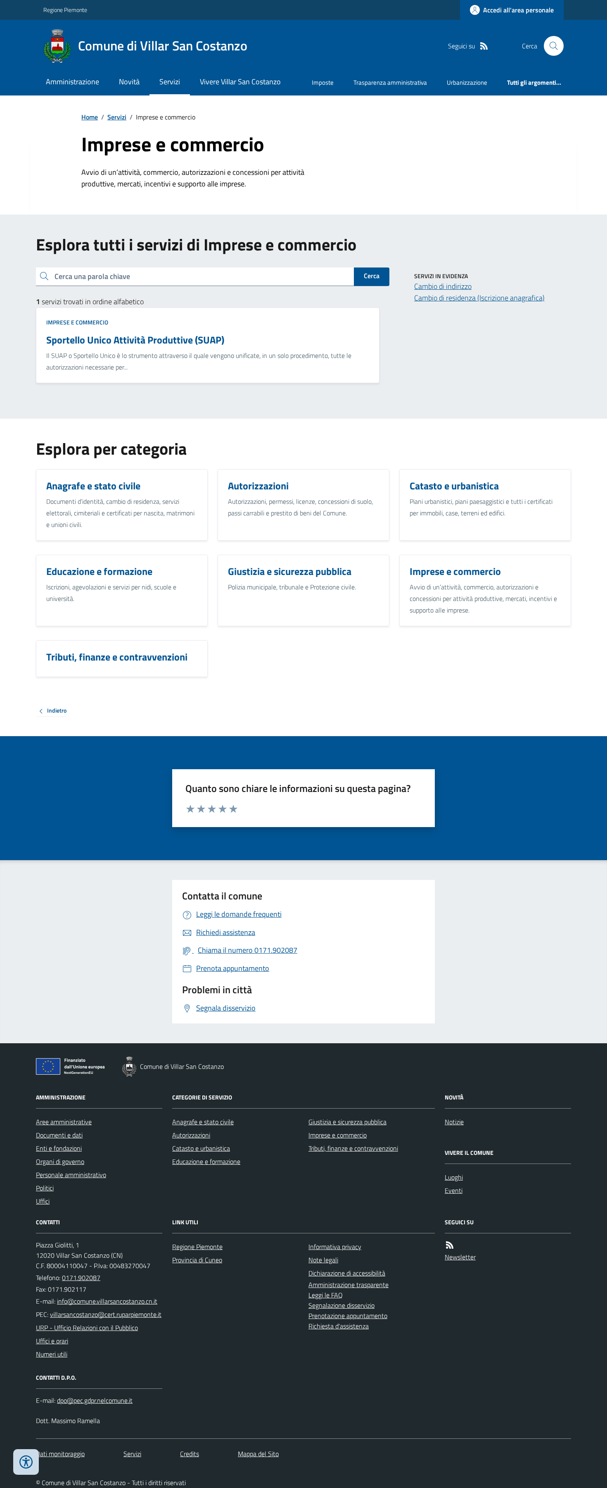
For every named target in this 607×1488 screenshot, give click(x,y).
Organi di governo (60, 1161)
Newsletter (460, 1257)
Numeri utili (51, 1354)
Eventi (453, 1190)
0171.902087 (81, 1278)
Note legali (323, 1260)
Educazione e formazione (206, 1161)
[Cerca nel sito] (550, 46)
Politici (45, 1188)
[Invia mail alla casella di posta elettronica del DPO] (95, 1400)
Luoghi (454, 1177)
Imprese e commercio (77, 322)
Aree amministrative (64, 1122)
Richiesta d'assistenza (338, 1326)
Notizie (454, 1122)
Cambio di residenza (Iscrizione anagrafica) (479, 297)
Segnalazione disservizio (341, 1305)
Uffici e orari (52, 1341)
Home (89, 117)
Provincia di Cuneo (197, 1260)
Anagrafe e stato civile (203, 1122)
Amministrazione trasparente (348, 1285)
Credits (189, 1454)
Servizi (169, 81)
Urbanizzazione (467, 82)
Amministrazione (72, 81)
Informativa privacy (334, 1247)
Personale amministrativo (71, 1175)
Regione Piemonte (65, 9)
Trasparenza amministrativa (390, 82)
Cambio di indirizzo (443, 286)
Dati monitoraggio (60, 1454)
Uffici (43, 1201)
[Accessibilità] (26, 1462)
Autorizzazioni (191, 1135)
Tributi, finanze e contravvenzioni (353, 1148)
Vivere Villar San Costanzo (240, 81)
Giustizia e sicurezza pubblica (347, 1122)
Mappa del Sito (258, 1454)
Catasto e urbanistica (201, 1148)
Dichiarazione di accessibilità (346, 1273)
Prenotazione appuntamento (347, 1316)
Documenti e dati (59, 1135)
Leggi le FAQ (325, 1295)
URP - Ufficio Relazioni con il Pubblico (87, 1328)
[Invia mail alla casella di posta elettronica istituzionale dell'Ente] (107, 1301)
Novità (129, 81)
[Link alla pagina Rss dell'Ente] (450, 1245)
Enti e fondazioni (59, 1148)
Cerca (371, 276)
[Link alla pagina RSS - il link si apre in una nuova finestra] (484, 46)
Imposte (323, 82)
